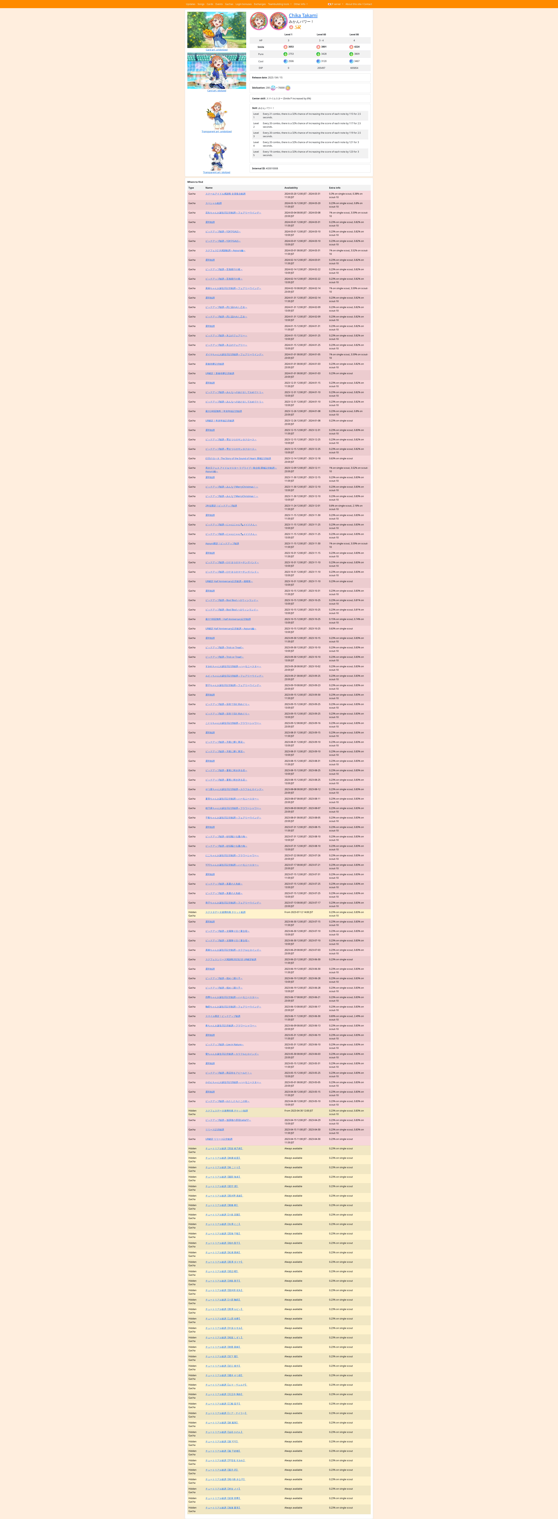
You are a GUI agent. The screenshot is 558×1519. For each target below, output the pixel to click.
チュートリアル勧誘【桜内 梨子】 (223, 1243)
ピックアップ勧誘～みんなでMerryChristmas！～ (231, 486)
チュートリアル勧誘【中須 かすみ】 (224, 1328)
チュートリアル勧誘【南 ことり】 (223, 1167)
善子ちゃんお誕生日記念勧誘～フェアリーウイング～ (233, 902)
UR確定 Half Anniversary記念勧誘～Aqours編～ (230, 628)
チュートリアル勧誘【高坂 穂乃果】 (224, 1148)
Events (219, 4)
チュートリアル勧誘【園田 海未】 (223, 1176)
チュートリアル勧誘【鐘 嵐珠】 (222, 1422)
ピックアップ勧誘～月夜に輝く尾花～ (225, 742)
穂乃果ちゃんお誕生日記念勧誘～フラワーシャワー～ (233, 808)
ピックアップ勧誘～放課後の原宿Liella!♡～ (228, 1120)
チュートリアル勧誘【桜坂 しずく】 (224, 1337)
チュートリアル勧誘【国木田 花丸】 (224, 1290)
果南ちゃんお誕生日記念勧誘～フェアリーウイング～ (233, 288)
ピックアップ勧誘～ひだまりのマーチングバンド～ (232, 562)
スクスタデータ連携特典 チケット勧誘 (225, 912)
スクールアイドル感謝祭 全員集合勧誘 (225, 193)
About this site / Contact (359, 4)
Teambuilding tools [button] (279, 4)
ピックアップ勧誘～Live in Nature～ (224, 1044)
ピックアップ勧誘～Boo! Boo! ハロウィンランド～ (231, 600)
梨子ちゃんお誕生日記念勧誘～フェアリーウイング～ (233, 685)
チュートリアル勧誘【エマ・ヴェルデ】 (226, 1384)
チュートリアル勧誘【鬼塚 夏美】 (223, 1507)
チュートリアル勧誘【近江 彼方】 (223, 1365)
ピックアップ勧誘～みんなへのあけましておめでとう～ (234, 392)
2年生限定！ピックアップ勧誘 (221, 505)
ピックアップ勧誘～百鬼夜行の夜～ (224, 269)
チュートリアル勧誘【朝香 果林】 (223, 1347)
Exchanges (260, 4)
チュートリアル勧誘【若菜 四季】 (223, 1498)
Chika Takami (303, 15)
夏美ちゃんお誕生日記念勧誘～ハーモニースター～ (232, 798)
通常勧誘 (210, 222)
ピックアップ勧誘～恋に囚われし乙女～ (226, 307)
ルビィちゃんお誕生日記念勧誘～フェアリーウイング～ (234, 675)
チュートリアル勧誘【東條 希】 (222, 1205)
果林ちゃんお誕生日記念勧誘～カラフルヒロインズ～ (233, 950)
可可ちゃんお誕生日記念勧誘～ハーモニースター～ (232, 864)
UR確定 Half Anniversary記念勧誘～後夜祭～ (229, 581)
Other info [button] (300, 4)
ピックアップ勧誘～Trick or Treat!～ (224, 647)
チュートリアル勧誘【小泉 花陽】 (223, 1214)
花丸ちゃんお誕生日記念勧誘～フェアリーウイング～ (233, 212)
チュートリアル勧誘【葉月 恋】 (222, 1469)
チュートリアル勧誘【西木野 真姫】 (224, 1195)
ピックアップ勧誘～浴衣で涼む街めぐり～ (227, 704)
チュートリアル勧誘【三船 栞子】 (223, 1403)
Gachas (229, 4)
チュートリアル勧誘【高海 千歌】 (223, 1233)
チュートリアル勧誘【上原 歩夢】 (223, 1318)
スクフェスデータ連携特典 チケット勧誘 (226, 1110)
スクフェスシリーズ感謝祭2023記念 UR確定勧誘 (230, 959)
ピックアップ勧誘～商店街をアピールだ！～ (228, 1072)
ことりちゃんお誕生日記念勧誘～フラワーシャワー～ (233, 723)
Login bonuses (244, 4)
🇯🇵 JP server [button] (334, 4)
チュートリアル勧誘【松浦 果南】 (223, 1252)
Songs (201, 4)
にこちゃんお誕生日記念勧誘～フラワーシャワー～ (232, 855)
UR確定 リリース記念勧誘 (219, 1139)
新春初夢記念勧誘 (214, 363)
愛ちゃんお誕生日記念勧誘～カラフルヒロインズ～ (232, 1054)
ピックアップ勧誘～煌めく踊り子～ (224, 978)
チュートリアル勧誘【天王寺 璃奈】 (224, 1394)
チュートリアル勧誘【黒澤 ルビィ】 (224, 1309)
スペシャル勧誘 (213, 203)
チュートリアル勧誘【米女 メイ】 (223, 1488)
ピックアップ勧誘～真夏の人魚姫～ (224, 883)
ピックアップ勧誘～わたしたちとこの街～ (227, 1101)
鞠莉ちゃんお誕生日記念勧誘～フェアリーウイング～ (233, 1006)
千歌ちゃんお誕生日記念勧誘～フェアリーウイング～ (233, 817)
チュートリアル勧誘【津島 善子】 (223, 1280)
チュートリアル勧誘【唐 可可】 (222, 1441)
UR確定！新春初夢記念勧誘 (219, 373)
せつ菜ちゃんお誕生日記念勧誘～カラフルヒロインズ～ (234, 789)
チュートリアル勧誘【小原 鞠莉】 (223, 1299)
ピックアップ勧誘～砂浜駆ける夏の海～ (226, 836)
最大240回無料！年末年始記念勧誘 (223, 411)
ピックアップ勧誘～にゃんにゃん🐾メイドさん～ (231, 524)
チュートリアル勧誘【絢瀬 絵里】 (223, 1158)
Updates (190, 4)
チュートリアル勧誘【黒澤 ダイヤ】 (224, 1261)
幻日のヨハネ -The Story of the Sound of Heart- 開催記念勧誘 (238, 458)
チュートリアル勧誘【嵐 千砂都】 (223, 1451)
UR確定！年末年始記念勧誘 (219, 420)
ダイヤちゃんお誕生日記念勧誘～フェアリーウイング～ (234, 354)
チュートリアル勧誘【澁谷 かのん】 (224, 1432)
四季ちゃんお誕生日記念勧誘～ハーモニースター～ (232, 997)
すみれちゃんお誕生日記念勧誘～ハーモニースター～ (233, 666)
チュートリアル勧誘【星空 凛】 (222, 1186)
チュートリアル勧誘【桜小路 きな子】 (225, 1479)
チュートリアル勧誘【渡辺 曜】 (222, 1271)
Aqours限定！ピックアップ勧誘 (222, 543)
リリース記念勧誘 (214, 1129)
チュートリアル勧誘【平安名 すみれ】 (225, 1460)
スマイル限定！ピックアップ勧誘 (222, 1016)
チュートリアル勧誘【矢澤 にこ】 (223, 1224)
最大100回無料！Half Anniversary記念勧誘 (228, 619)
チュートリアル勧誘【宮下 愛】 (222, 1356)
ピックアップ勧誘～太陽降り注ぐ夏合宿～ (227, 931)
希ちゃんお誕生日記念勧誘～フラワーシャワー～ (231, 1025)
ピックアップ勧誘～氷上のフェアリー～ (226, 335)
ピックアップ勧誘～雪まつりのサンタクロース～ (231, 439)
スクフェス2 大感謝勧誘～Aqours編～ (225, 250)
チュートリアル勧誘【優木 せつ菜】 (224, 1375)
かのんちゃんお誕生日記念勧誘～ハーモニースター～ (233, 1082)
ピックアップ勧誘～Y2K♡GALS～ (223, 231)
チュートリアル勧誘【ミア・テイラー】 (226, 1413)
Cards (210, 4)
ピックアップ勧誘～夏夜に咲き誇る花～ (226, 770)
